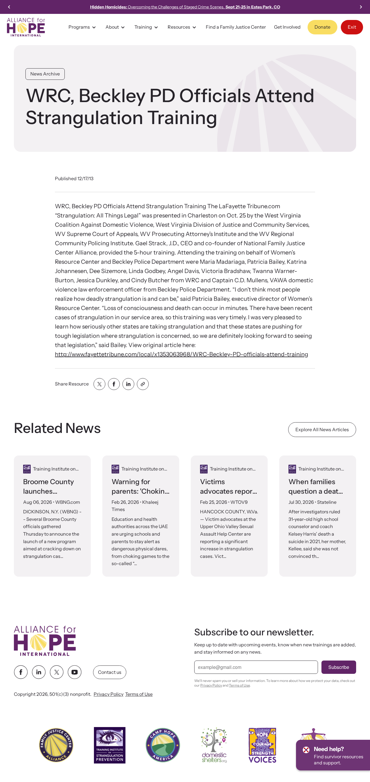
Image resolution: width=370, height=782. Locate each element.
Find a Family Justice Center (236, 27)
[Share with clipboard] (143, 384)
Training (143, 27)
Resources (179, 27)
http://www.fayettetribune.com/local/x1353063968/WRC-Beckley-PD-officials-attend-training (181, 354)
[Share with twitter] (99, 384)
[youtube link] (75, 672)
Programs (79, 27)
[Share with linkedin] (128, 384)
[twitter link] (57, 672)
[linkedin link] (39, 672)
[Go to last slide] (9, 6)
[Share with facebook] (114, 384)
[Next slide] (360, 6)
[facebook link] (21, 672)
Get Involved (287, 27)
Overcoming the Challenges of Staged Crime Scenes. (185, 7)
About (112, 27)
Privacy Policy (108, 694)
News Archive (45, 74)
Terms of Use (139, 694)
